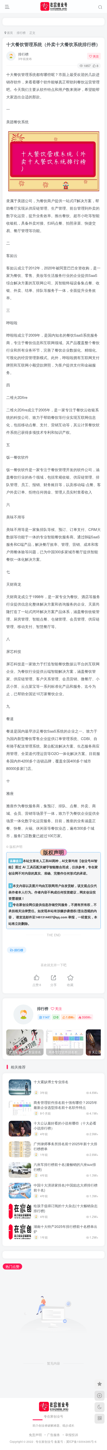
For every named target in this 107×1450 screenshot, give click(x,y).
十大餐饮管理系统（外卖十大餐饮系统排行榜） (53, 44)
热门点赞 (12, 1266)
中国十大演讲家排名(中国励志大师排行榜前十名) (66, 1188)
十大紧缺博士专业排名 (51, 1081)
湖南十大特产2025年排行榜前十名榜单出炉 (65, 1229)
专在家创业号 (45, 1442)
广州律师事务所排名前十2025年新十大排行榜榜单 (65, 1146)
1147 (46, 1017)
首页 (9, 32)
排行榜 (21, 32)
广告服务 (53, 1434)
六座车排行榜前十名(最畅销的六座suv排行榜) (65, 1167)
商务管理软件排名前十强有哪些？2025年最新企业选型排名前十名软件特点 (65, 1105)
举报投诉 (71, 1434)
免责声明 (35, 1434)
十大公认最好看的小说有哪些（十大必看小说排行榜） (65, 1126)
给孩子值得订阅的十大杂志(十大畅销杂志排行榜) (66, 1208)
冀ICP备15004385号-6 (81, 1442)
